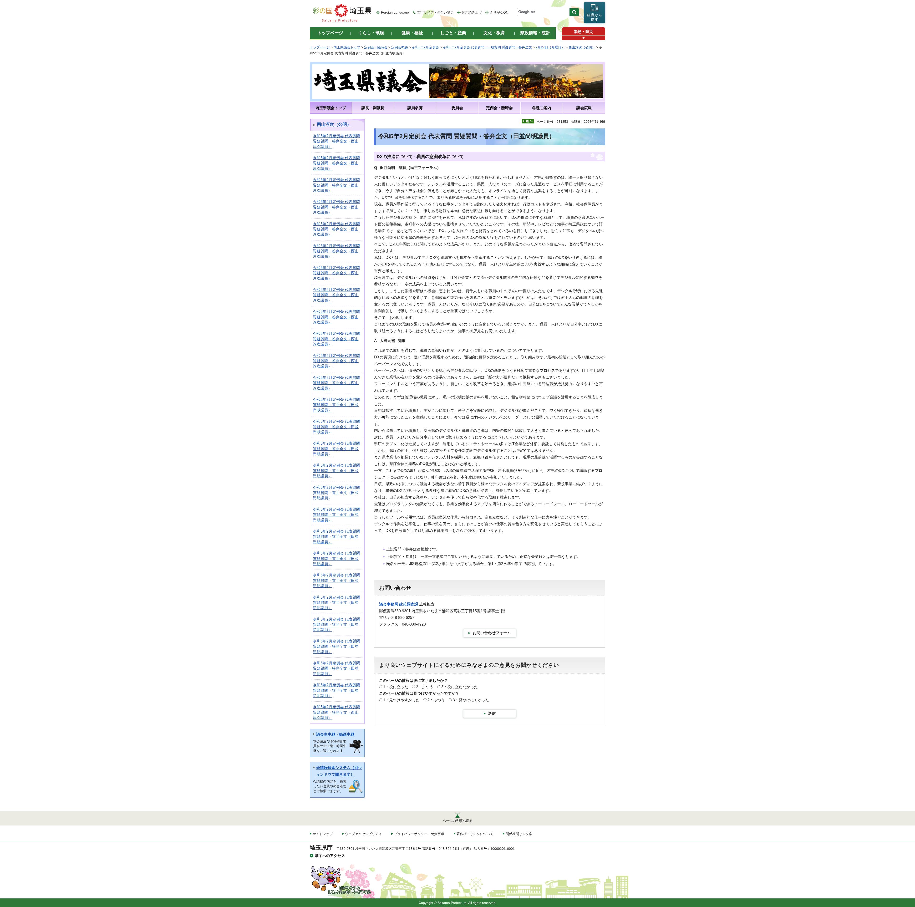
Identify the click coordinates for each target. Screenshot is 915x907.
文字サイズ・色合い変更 (435, 12)
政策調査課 (408, 604)
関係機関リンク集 (519, 834)
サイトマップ (323, 834)
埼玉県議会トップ (347, 47)
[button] (583, 38)
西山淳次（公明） (582, 47)
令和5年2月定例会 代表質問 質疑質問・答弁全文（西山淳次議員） (336, 141)
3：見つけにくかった (471, 700)
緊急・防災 (583, 32)
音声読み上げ (472, 12)
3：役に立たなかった (459, 687)
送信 (492, 713)
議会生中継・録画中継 (335, 734)
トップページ (320, 47)
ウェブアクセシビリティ (363, 834)
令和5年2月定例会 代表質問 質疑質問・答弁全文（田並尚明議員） (336, 404)
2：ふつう (424, 687)
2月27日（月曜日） (550, 47)
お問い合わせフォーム (492, 633)
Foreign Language (395, 12)
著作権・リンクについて (475, 834)
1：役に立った (395, 687)
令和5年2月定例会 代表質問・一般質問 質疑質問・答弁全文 (487, 47)
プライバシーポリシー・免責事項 (419, 834)
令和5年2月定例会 (425, 47)
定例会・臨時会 (375, 47)
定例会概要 (399, 47)
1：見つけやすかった (401, 700)
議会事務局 (388, 604)
